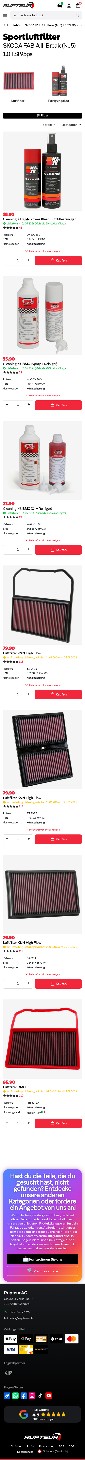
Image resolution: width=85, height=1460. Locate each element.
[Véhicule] (60, 5)
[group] (18, 88)
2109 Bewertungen (42, 1419)
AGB (72, 1446)
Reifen (30, 1446)
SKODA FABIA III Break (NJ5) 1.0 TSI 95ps (52, 25)
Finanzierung (46, 1446)
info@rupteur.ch (21, 1318)
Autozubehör (12, 25)
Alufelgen (16, 1446)
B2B (61, 1446)
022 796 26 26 (20, 1312)
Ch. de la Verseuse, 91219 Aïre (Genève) (18, 1298)
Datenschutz (25, 1452)
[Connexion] (69, 5)
